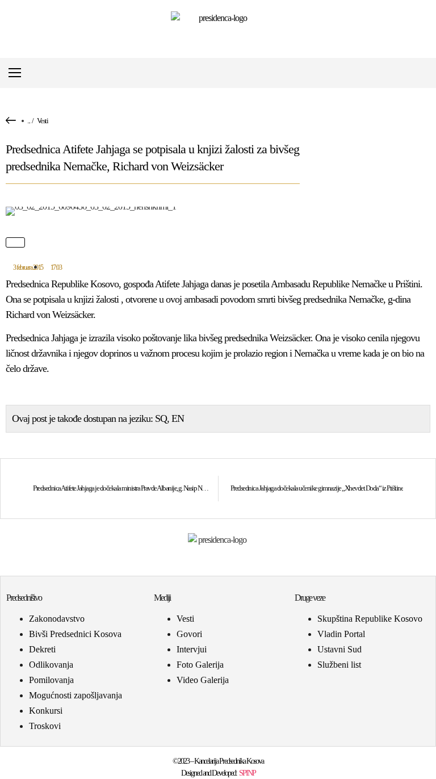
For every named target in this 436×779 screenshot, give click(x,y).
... (28, 120)
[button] (421, 73)
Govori (189, 634)
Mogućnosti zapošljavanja (75, 695)
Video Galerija (203, 680)
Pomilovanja (51, 680)
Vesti (42, 120)
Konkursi (45, 710)
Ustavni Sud (339, 649)
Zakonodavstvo (57, 618)
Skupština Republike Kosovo (369, 618)
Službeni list (339, 664)
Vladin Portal (341, 634)
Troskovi (45, 726)
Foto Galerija (200, 664)
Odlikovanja (51, 664)
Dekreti (42, 649)
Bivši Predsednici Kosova (75, 634)
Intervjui (192, 649)
